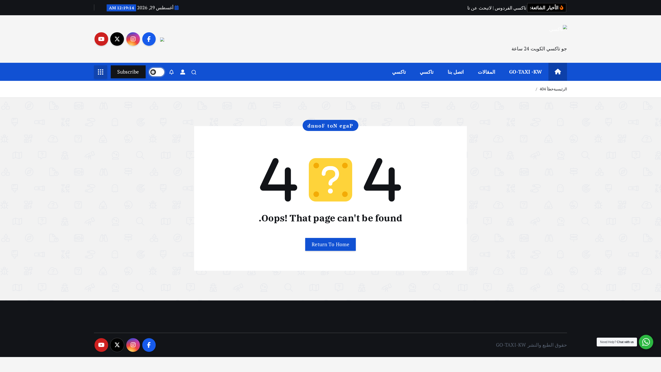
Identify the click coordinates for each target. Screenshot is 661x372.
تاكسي (427, 71)
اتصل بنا (456, 71)
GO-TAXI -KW (525, 71)
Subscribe (128, 71)
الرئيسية (560, 88)
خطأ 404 (547, 88)
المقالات (486, 71)
